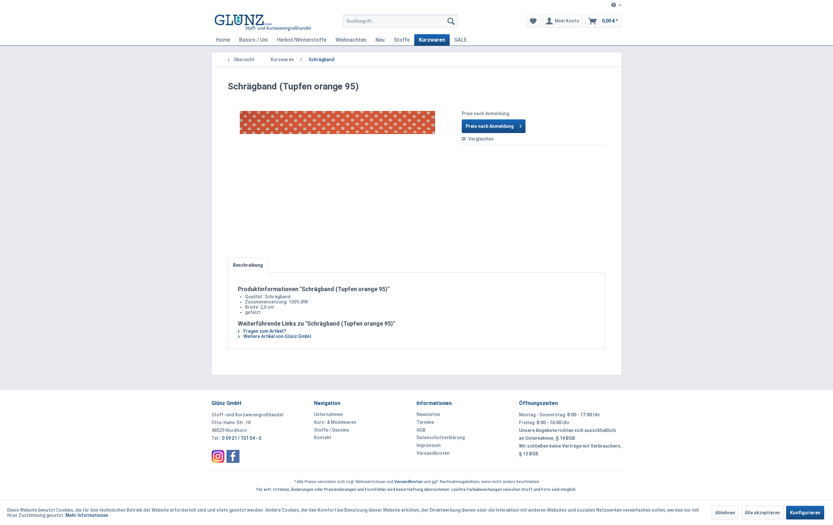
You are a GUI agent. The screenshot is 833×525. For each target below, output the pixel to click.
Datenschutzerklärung (440, 437)
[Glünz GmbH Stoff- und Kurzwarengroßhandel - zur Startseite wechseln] (263, 23)
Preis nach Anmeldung (490, 126)
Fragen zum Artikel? (264, 331)
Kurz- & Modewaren (335, 422)
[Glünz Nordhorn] (218, 456)
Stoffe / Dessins (331, 430)
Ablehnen (725, 512)
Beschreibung (248, 265)
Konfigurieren (805, 512)
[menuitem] (614, 5)
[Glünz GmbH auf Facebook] (232, 456)
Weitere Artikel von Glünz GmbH (276, 336)
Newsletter (428, 414)
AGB (421, 430)
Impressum (428, 445)
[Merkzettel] (533, 21)
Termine (425, 422)
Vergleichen (480, 138)
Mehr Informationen (86, 515)
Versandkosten (433, 453)
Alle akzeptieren (762, 512)
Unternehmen (328, 414)
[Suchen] (451, 21)
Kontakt (322, 437)
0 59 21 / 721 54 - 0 (241, 438)
